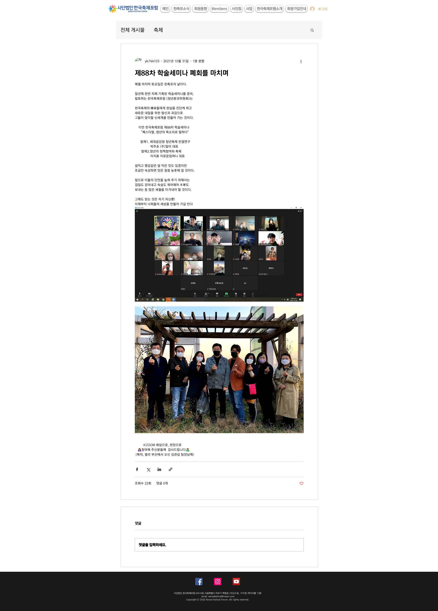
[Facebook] (199, 581)
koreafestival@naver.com (222, 596)
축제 (158, 30)
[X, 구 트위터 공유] (148, 469)
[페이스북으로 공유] (137, 469)
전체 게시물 (132, 30)
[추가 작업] (301, 61)
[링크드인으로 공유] (159, 469)
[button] (312, 30)
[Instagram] (217, 581)
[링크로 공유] (170, 469)
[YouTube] (236, 581)
